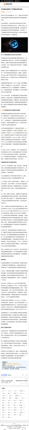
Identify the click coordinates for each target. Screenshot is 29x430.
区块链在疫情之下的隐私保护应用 (12, 363)
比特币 (23, 407)
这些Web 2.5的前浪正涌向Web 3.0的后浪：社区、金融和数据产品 (7, 382)
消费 (4, 410)
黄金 (10, 417)
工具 (10, 400)
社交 (4, 412)
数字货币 (22, 405)
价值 (11, 395)
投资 (16, 402)
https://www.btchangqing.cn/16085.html (14, 364)
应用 (16, 400)
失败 (4, 400)
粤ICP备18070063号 (18, 426)
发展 (11, 398)
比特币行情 (13, 425)
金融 (21, 414)
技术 (10, 402)
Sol (12, 133)
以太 (22, 393)
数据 (4, 407)
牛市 (10, 410)
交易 (10, 393)
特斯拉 (16, 410)
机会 (16, 407)
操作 (10, 405)
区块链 (3, 12)
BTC (4, 390)
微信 (22, 400)
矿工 (22, 410)
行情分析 (22, 412)
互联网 (22, 390)
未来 (10, 407)
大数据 (17, 398)
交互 (4, 393)
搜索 (4, 405)
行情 (16, 412)
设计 (4, 414)
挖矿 (22, 402)
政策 (16, 405)
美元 (10, 412)
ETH (16, 390)
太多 (24, 398)
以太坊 (5, 395)
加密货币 (18, 395)
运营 (16, 414)
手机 (4, 402)
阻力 (4, 417)
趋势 (10, 414)
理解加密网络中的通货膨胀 (22, 380)
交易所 (16, 393)
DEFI (10, 390)
